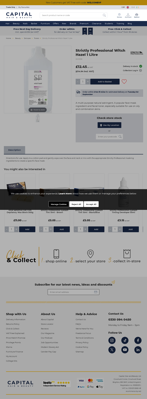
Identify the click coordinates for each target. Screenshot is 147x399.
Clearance (96, 23)
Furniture (45, 23)
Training (120, 23)
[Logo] (19, 15)
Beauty (16, 23)
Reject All (76, 204)
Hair (7, 23)
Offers (56, 23)
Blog (130, 23)
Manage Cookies (59, 204)
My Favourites (23, 7)
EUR (133, 7)
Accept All (91, 204)
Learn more (65, 193)
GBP (123, 7)
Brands (73, 23)
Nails (25, 23)
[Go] (104, 15)
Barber (34, 23)
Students (109, 23)
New (64, 23)
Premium (84, 23)
